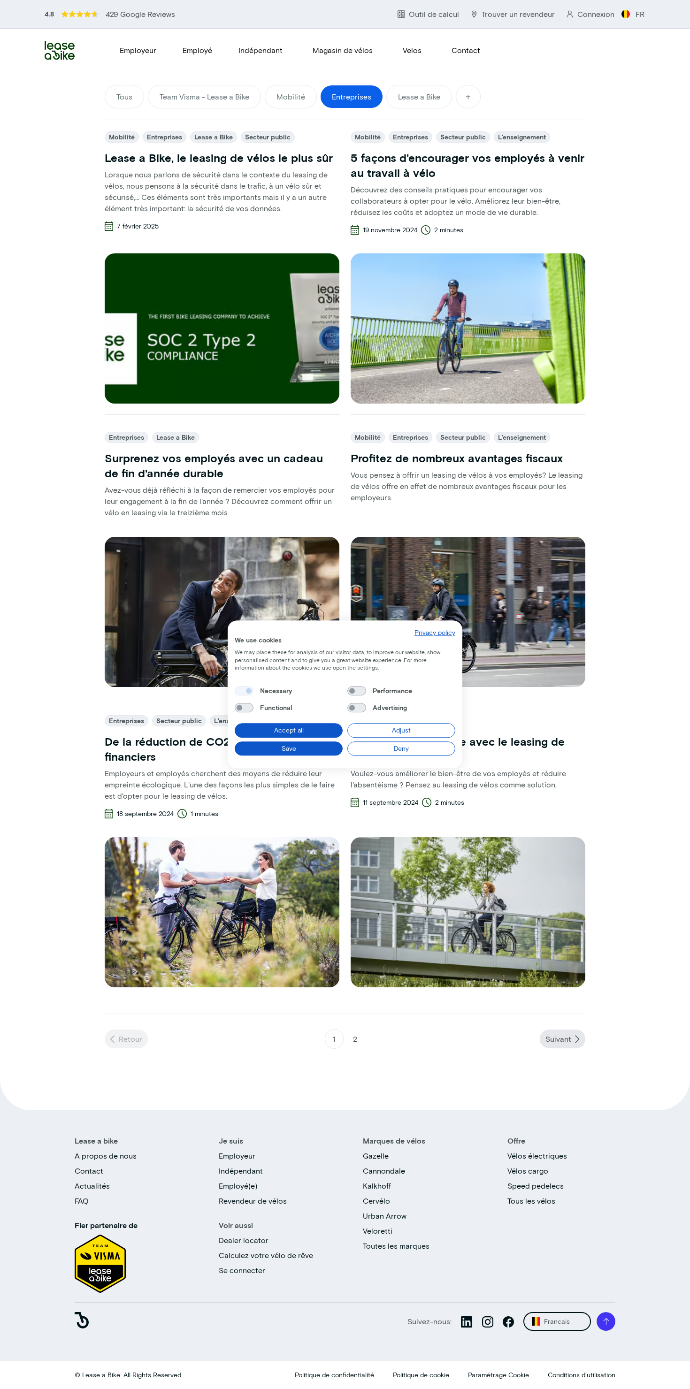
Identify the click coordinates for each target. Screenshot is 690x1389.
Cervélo (376, 1200)
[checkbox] (244, 690)
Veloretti (377, 1230)
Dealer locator (243, 1240)
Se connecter (242, 1270)
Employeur (138, 50)
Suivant (558, 1038)
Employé (197, 50)
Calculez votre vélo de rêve (266, 1255)
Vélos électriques (537, 1155)
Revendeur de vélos (253, 1200)
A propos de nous (106, 1155)
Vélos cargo (527, 1170)
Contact (466, 50)
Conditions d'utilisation (581, 1375)
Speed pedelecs (535, 1185)
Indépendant (260, 50)
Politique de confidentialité (334, 1375)
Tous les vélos (531, 1200)
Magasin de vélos (343, 50)
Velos (412, 50)
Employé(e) (238, 1185)
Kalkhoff (377, 1185)
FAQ (82, 1200)
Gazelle (376, 1155)
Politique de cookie (421, 1375)
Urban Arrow (384, 1215)
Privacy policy (434, 632)
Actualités (92, 1185)
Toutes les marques (396, 1245)
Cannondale (384, 1170)
